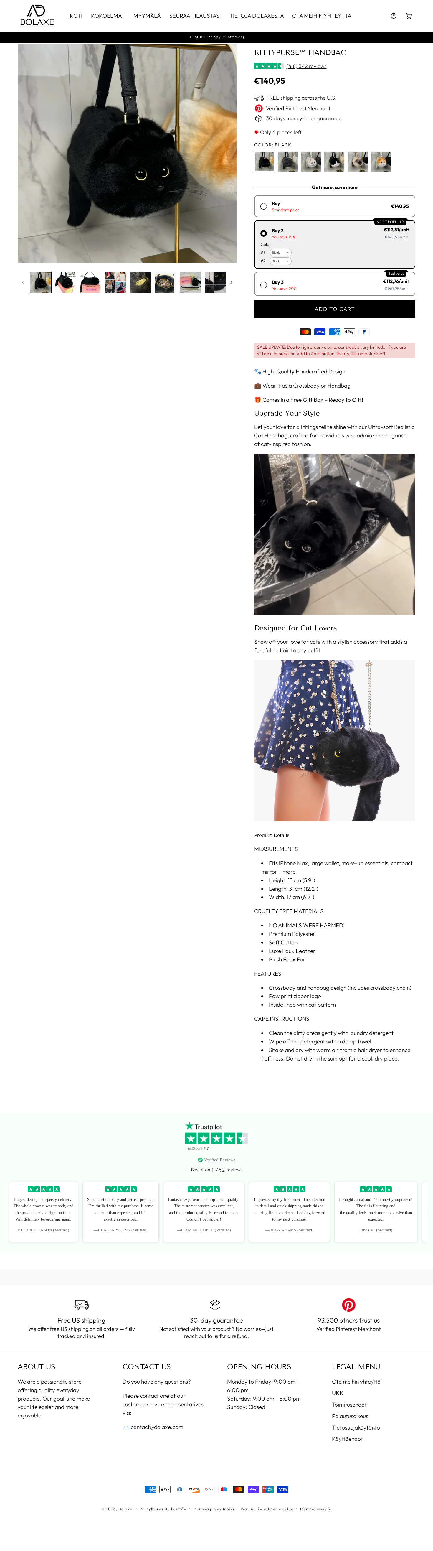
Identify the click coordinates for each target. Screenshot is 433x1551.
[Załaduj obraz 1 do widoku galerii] (41, 282)
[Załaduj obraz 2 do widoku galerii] (66, 282)
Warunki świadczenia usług (267, 1508)
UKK (337, 1393)
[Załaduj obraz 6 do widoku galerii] (165, 282)
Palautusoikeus (350, 1416)
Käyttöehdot (347, 1438)
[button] (409, 16)
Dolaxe (125, 1508)
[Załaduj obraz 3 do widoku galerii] (90, 282)
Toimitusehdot (349, 1404)
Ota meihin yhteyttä (356, 1381)
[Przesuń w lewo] (23, 282)
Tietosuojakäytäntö (356, 1427)
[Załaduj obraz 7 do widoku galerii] (190, 282)
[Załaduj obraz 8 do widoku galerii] (215, 282)
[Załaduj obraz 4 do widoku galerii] (115, 282)
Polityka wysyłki (316, 1508)
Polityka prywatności (213, 1508)
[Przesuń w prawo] (231, 282)
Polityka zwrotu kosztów (163, 1508)
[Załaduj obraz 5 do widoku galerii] (140, 282)
